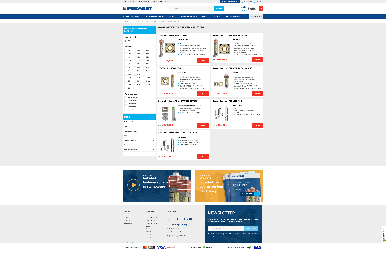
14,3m (139, 85)
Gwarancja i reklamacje (153, 229)
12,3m (138, 78)
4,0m (129, 50)
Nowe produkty (144, 1)
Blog (166, 1)
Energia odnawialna (130, 140)
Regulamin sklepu (151, 223)
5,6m (147, 54)
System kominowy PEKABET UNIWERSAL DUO (232, 68)
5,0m (129, 54)
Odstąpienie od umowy (153, 232)
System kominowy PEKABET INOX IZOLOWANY (178, 133)
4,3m (138, 50)
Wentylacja (127, 154)
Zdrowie (126, 145)
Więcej (203, 61)
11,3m (138, 74)
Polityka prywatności (152, 220)
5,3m (138, 54)
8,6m (147, 64)
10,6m (148, 71)
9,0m (129, 67)
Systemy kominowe (130, 122)
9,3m (138, 67)
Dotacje (148, 226)
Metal (125, 136)
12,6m (148, 78)
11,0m (129, 74)
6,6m (147, 57)
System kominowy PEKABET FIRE (172, 36)
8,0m (129, 64)
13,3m (138, 81)
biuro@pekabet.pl (179, 224)
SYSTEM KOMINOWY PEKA (169, 68)
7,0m (129, 61)
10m (129, 71)
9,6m (147, 67)
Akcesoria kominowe (130, 131)
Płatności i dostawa (152, 217)
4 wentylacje (132, 109)
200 (129, 41)
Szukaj (219, 9)
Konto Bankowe (151, 235)
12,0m (129, 78)
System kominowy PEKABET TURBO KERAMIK (178, 101)
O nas (124, 1)
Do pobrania (128, 223)
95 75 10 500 (181, 219)
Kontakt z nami (157, 1)
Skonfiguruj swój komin (230, 1)
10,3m (139, 71)
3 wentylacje (132, 106)
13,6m (148, 81)
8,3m (138, 64)
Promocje (133, 1)
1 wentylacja (132, 100)
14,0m (129, 85)
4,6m (147, 50)
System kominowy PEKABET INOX (227, 101)
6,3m (138, 57)
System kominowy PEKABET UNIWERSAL (230, 36)
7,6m (147, 61)
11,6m (147, 74)
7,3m (138, 61)
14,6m (148, 85)
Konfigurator (128, 220)
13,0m (129, 81)
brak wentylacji (133, 98)
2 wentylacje (132, 103)
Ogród (126, 126)
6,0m (129, 57)
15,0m (129, 88)
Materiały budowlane (130, 149)
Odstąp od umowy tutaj (130, 242)
